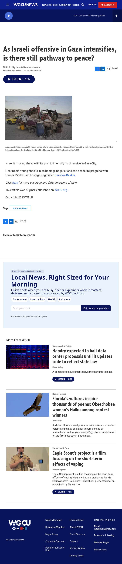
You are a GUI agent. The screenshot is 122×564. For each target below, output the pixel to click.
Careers (74, 541)
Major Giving (51, 534)
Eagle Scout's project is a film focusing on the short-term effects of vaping (79, 458)
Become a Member (55, 527)
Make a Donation (53, 520)
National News (20, 208)
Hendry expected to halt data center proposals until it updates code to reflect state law (82, 356)
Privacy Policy (77, 556)
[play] (8, 16)
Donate (109, 4)
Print (115, 68)
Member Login (101, 542)
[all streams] (117, 15)
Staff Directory (77, 534)
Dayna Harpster (59, 469)
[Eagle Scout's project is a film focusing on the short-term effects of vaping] (27, 459)
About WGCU (76, 527)
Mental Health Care (60, 448)
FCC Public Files (77, 548)
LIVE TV (92, 4)
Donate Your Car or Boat (54, 549)
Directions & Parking (104, 535)
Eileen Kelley (57, 367)
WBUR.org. (61, 190)
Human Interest (59, 394)
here (15, 182)
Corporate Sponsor (54, 541)
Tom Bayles (57, 420)
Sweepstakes (77, 520)
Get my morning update (96, 308)
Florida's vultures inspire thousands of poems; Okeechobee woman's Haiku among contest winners (83, 407)
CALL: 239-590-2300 (104, 520)
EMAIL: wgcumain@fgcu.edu (105, 527)
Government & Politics (61, 346)
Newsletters (100, 550)
